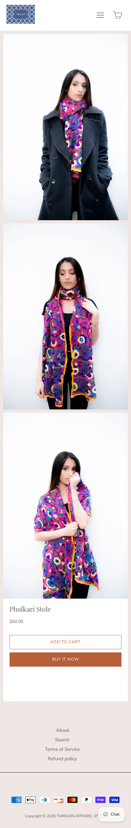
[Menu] (100, 16)
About (62, 730)
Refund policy (62, 759)
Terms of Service (62, 749)
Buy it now (65, 659)
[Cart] (117, 16)
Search (62, 740)
